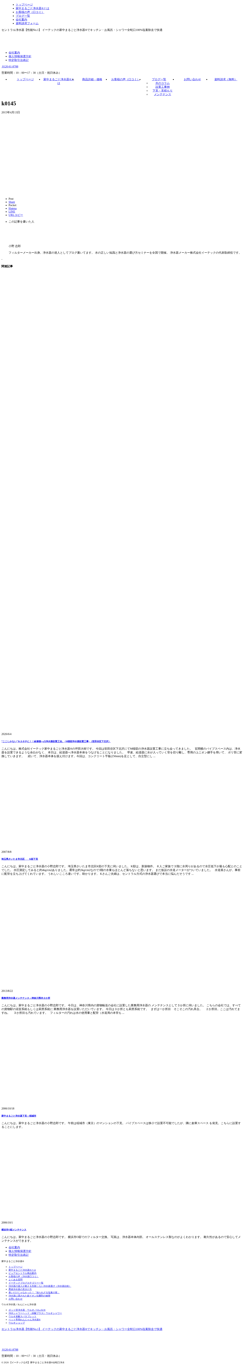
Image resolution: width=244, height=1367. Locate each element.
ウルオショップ (17, 1322)
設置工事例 (162, 86)
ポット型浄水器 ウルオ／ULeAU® (27, 1310)
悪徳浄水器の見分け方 (20, 1289)
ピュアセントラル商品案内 (22, 1273)
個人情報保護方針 (20, 56)
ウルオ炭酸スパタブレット (22, 1316)
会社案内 (14, 52)
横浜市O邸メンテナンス (13, 1229)
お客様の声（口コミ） (125, 79)
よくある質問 (16, 1279)
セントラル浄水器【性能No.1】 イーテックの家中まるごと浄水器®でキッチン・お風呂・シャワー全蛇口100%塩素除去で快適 (81, 1329)
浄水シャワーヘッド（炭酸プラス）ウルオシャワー (35, 1313)
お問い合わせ (192, 79)
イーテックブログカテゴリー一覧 (26, 1283)
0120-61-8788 (9, 66)
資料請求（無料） (225, 79)
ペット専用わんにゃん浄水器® (25, 1319)
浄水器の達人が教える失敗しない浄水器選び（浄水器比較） (40, 1286)
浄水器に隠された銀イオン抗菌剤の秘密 (29, 1295)
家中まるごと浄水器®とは (22, 1270)
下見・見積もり (163, 90)
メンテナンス (162, 94)
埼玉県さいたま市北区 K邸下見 (19, 859)
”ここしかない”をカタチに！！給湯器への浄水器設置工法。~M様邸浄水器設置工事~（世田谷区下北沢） (56, 741)
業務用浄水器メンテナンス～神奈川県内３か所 (25, 998)
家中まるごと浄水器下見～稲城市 (18, 1115)
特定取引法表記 (19, 60)
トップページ (25, 79)
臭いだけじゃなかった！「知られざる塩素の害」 (34, 1292)
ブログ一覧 (159, 79)
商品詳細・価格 (92, 79)
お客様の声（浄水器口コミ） (24, 1276)
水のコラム (162, 83)
